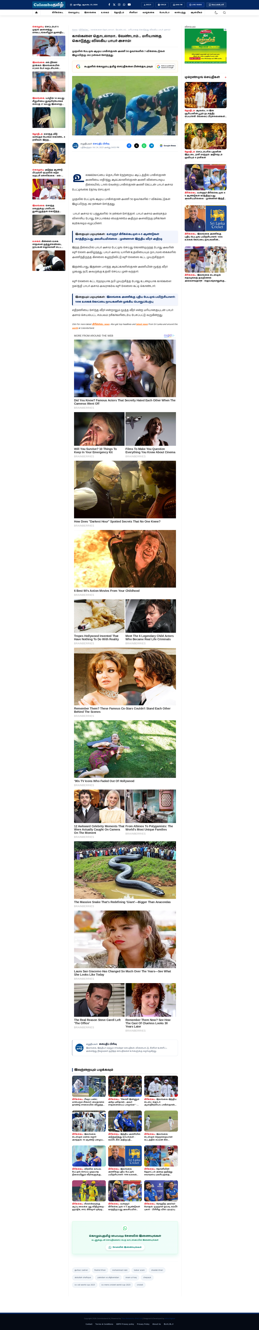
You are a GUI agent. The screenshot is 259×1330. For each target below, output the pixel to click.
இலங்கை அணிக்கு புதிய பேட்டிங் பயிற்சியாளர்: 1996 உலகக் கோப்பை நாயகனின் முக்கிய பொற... (124, 1175)
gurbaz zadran (81, 1270)
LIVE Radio (197, 5)
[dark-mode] (216, 12)
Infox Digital (170, 1318)
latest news (142, 324)
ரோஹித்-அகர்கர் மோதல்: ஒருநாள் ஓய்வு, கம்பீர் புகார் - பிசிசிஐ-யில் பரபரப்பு (160, 1206)
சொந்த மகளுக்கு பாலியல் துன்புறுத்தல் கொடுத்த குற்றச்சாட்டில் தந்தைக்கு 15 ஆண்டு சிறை (48, 211)
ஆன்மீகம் (196, 12)
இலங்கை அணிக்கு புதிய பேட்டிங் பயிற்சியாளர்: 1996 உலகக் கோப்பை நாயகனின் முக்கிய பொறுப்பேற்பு (204, 238)
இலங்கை (90, 12)
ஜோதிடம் (119, 12)
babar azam (139, 1270)
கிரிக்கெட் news (100, 324)
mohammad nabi (119, 1270)
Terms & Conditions (104, 1324)
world (75, 328)
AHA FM (179, 5)
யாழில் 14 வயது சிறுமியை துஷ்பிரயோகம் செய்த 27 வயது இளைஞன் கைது (48, 103)
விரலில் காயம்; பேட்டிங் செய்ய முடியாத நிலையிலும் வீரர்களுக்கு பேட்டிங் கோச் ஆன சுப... (86, 1173)
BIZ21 (148, 5)
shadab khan (157, 1270)
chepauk (147, 1277)
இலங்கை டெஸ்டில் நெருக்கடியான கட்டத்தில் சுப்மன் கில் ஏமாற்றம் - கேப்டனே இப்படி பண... (159, 1140)
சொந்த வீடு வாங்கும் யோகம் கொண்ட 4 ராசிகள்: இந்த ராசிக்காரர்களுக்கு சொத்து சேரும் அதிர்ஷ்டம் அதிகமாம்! (48, 140)
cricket (140, 1284)
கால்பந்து (180, 12)
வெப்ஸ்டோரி (217, 5)
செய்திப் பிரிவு (101, 143)
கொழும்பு (73, 12)
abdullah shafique (83, 1277)
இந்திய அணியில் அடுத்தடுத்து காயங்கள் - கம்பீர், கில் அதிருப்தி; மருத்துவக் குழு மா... (124, 1138)
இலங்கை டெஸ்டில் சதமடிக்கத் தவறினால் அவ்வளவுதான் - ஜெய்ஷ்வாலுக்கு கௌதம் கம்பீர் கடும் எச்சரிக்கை (204, 279)
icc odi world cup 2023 (85, 1284)
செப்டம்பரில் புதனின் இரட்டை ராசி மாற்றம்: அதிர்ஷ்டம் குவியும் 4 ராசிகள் (203, 154)
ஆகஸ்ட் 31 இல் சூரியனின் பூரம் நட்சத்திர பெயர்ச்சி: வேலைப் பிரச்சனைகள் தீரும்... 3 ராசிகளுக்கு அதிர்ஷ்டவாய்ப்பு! (205, 116)
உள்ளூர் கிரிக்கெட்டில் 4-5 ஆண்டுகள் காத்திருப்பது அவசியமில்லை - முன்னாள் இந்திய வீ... (124, 1208)
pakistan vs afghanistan (108, 1277)
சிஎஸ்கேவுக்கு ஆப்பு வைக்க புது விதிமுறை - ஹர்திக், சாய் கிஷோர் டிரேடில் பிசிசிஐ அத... (88, 1208)
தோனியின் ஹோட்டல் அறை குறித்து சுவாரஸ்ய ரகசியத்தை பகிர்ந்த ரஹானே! (158, 1173)
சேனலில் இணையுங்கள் (127, 1247)
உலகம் (105, 12)
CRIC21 (163, 5)
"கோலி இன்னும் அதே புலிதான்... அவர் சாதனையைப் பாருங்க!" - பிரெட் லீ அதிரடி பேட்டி (123, 1103)
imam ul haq (131, 1277)
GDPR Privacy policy (125, 1324)
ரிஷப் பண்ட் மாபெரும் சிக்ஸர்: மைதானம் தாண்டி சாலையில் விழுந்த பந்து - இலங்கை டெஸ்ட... (88, 1103)
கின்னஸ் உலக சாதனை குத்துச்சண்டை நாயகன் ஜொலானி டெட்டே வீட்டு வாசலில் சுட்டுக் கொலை (48, 247)
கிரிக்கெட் (57, 12)
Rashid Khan (100, 1270)
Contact (89, 1324)
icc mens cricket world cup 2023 (115, 1284)
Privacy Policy (143, 1324)
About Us (156, 1324)
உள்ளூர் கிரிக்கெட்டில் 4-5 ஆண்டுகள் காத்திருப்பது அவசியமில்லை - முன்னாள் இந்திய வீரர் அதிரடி (205, 197)
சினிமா (133, 12)
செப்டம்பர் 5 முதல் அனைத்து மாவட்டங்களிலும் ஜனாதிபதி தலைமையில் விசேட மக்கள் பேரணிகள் (48, 32)
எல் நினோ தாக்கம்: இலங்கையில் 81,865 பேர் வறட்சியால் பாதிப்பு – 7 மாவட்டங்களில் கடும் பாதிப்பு (47, 68)
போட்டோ (164, 12)
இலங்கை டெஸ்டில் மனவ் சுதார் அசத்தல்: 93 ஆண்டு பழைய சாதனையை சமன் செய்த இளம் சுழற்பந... (87, 1140)
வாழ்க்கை (149, 12)
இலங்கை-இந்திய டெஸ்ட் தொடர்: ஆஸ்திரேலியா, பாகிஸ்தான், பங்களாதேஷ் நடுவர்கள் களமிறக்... (160, 1105)
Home (74, 29)
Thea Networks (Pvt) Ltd (131, 1318)
